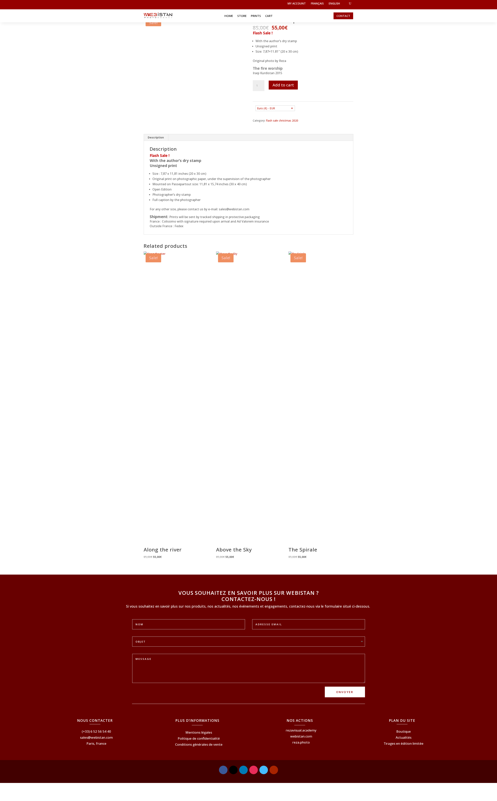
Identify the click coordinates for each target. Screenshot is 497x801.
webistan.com (301, 736)
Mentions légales (198, 732)
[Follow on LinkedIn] (243, 770)
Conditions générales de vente (198, 744)
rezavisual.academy (301, 730)
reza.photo (301, 742)
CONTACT (343, 16)
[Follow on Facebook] (223, 770)
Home (228, 16)
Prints (256, 16)
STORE (242, 16)
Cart (269, 16)
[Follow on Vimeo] (263, 770)
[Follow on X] (233, 770)
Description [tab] (156, 137)
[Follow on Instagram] (253, 770)
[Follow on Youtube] (273, 770)
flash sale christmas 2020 (282, 120)
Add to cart (283, 85)
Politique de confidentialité (199, 738)
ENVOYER (344, 692)
